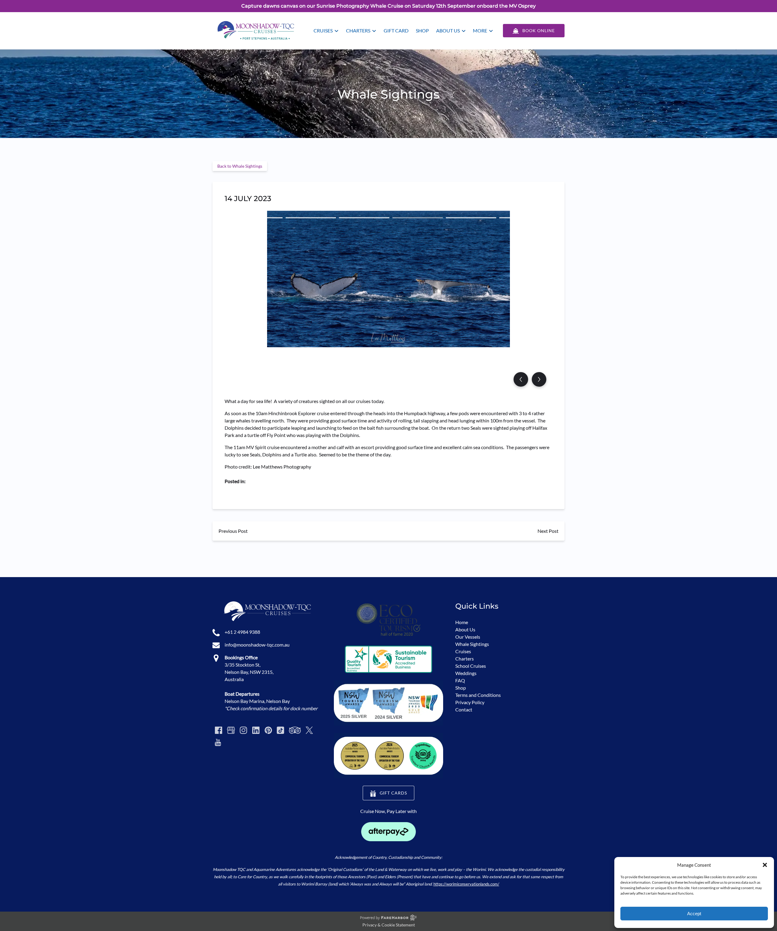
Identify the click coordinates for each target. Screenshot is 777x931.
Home (461, 622)
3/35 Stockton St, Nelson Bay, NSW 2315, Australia (249, 672)
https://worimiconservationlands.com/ (466, 884)
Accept (694, 913)
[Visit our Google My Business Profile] (231, 730)
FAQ (460, 680)
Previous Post (233, 531)
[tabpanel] (388, 275)
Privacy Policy (469, 702)
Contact (463, 709)
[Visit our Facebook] (218, 730)
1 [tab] (257, 217)
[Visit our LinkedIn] (256, 730)
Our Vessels (467, 637)
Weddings (466, 673)
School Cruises (470, 666)
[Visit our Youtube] (218, 742)
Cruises (463, 651)
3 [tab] (364, 217)
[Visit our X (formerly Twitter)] (309, 730)
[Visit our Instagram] (243, 730)
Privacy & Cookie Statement (388, 924)
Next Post (548, 531)
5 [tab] (471, 217)
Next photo (539, 379)
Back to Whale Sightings (239, 166)
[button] (765, 865)
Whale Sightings (472, 644)
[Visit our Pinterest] (268, 730)
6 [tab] (524, 217)
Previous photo (521, 379)
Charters (464, 658)
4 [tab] (417, 217)
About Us (465, 629)
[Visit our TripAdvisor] (295, 730)
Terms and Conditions (478, 695)
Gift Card (396, 30)
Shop (422, 30)
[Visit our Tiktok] (280, 730)
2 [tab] (311, 217)
